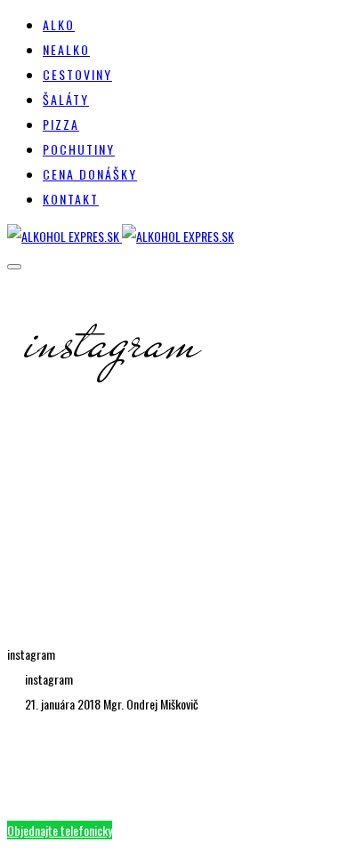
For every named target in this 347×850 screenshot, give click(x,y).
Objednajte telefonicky (59, 830)
